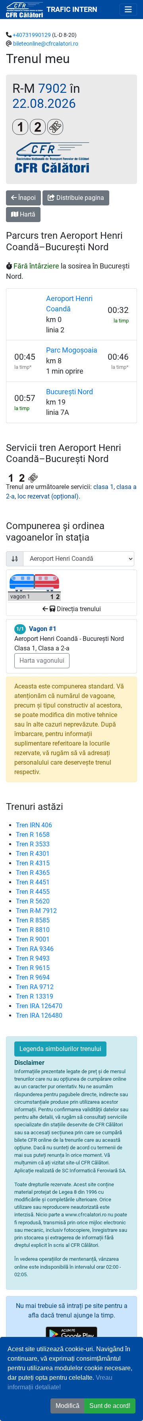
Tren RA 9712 (35, 987)
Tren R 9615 (33, 968)
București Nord (69, 392)
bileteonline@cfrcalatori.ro (45, 43)
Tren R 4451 (33, 882)
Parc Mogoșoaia (71, 350)
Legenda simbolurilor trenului (60, 1049)
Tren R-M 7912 (36, 911)
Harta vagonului (41, 660)
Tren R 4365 (33, 872)
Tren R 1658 (33, 834)
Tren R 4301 (33, 853)
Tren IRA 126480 (39, 1015)
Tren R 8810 (33, 930)
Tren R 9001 (33, 939)
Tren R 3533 (33, 844)
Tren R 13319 (34, 996)
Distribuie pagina (79, 197)
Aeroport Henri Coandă (69, 304)
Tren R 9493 (33, 958)
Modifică (67, 1405)
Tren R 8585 (33, 920)
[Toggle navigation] (128, 9)
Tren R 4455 (33, 892)
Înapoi (26, 197)
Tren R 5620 (33, 901)
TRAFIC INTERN (71, 9)
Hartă (26, 214)
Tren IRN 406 (34, 825)
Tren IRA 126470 (39, 1006)
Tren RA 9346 (35, 949)
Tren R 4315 (33, 863)
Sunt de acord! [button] (109, 1405)
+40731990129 (32, 35)
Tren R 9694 (33, 977)
